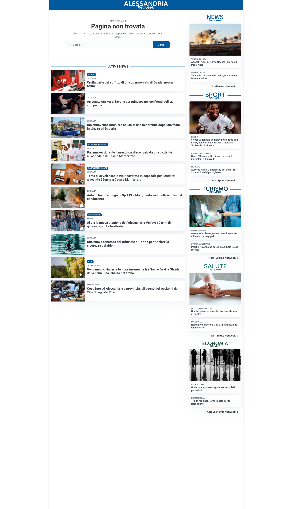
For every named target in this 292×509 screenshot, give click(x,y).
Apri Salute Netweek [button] (223, 335)
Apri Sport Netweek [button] (224, 180)
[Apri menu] (54, 5)
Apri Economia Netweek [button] (221, 411)
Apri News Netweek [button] (224, 86)
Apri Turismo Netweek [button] (222, 257)
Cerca (161, 44)
